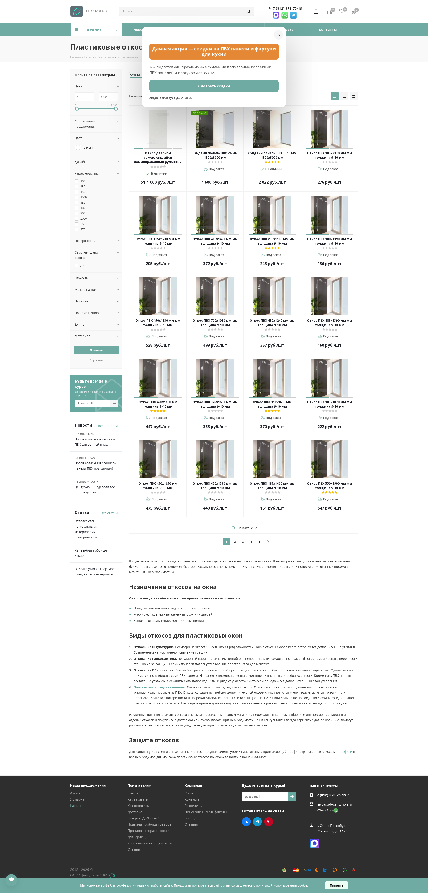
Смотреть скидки (214, 86)
